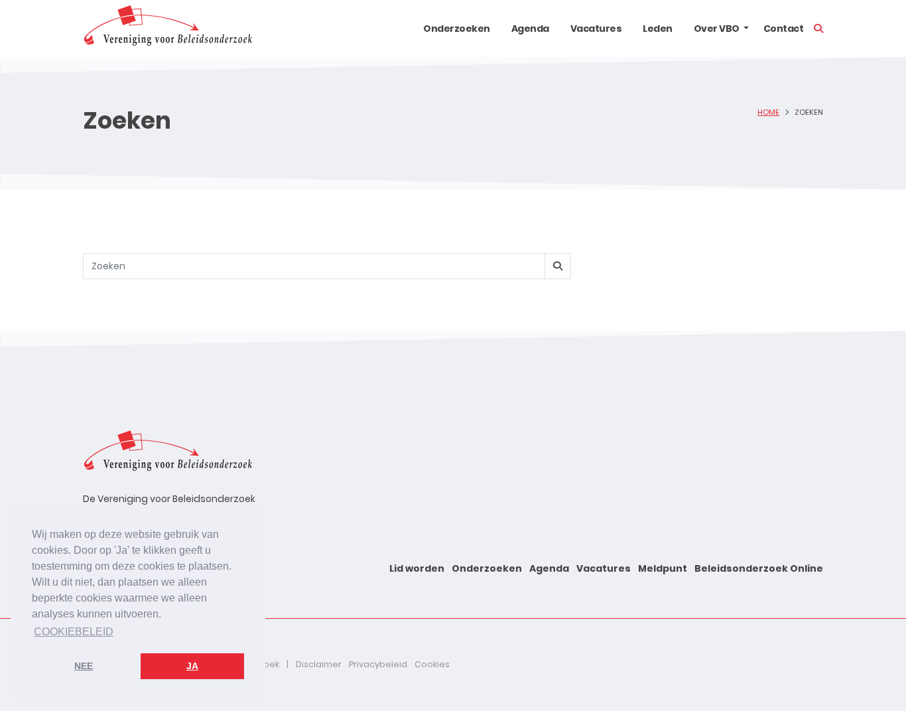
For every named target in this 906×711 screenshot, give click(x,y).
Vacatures (596, 28)
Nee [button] (83, 666)
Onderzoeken (456, 28)
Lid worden (416, 568)
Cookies (432, 664)
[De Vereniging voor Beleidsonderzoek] (167, 28)
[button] (746, 28)
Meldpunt (662, 568)
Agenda (530, 28)
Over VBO (717, 28)
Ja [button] (192, 666)
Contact (783, 28)
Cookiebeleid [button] (73, 631)
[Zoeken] (558, 266)
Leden (658, 28)
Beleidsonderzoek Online (758, 568)
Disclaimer (319, 664)
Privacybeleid (378, 664)
